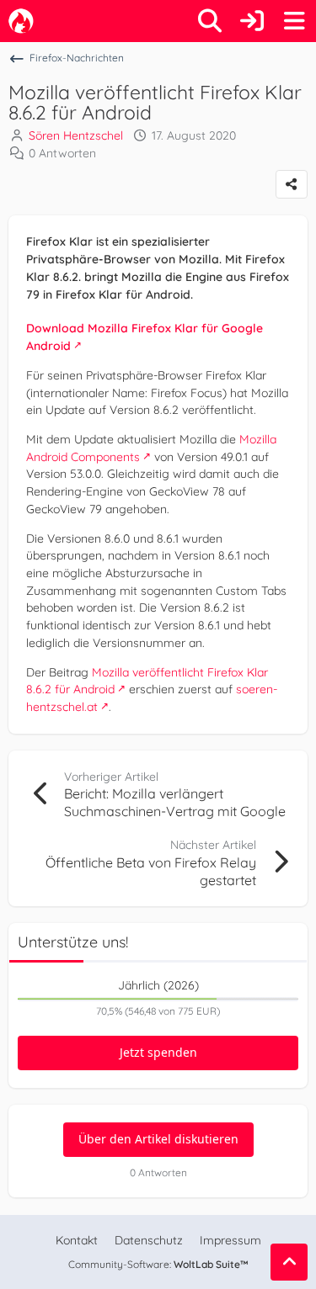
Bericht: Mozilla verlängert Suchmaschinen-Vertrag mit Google (175, 802)
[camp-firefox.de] (21, 21)
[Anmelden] (252, 21)
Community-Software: (158, 1264)
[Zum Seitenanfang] (289, 1262)
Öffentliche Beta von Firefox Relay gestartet (151, 871)
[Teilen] (292, 184)
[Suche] (210, 21)
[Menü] (294, 21)
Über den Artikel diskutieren (158, 1139)
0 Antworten (62, 153)
